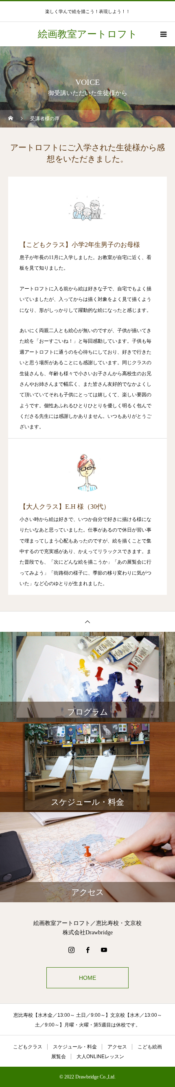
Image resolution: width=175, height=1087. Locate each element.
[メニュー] (163, 34)
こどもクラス (27, 1047)
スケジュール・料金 (75, 1047)
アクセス (117, 1047)
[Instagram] (71, 950)
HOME (87, 978)
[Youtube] (104, 950)
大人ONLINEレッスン (100, 1056)
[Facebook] (87, 950)
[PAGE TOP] (87, 621)
